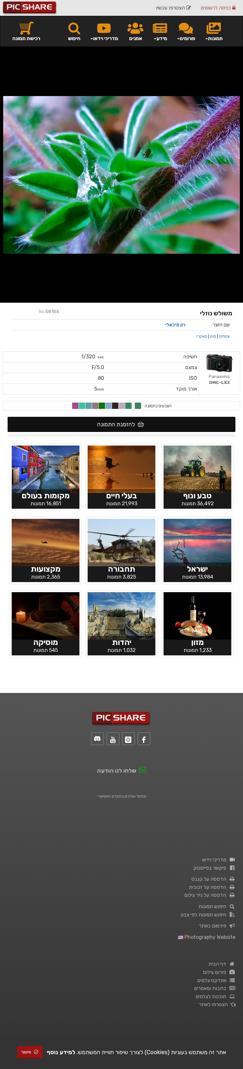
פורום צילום (216, 972)
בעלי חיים (121, 495)
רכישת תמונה (26, 38)
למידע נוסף (61, 1052)
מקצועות (45, 569)
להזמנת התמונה (117, 424)
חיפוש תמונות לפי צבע (205, 915)
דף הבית (219, 964)
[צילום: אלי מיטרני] (121, 542)
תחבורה (121, 569)
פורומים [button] (187, 38)
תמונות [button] (215, 38)
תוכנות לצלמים (212, 996)
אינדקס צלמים (213, 980)
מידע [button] (161, 38)
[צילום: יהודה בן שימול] (45, 542)
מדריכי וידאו (215, 860)
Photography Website (209, 937)
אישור (26, 1052)
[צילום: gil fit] (197, 615)
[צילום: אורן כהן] (45, 468)
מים (213, 336)
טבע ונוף (197, 495)
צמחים (224, 336)
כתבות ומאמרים (211, 988)
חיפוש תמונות (213, 906)
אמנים (135, 38)
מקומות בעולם (46, 495)
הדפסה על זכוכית (209, 887)
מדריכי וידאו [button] (105, 38)
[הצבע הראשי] (138, 406)
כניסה (216, 8)
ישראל (197, 569)
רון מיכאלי (175, 325)
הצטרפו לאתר (214, 1004)
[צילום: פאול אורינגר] (45, 615)
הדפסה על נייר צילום (206, 895)
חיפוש (74, 38)
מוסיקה (45, 642)
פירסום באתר (214, 926)
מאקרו (201, 336)
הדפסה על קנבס (210, 879)
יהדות (121, 642)
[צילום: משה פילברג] (197, 468)
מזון (197, 642)
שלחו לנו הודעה (116, 770)
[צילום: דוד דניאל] (121, 468)
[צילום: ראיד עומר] (197, 542)
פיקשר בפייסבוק (211, 868)
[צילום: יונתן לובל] (121, 615)
